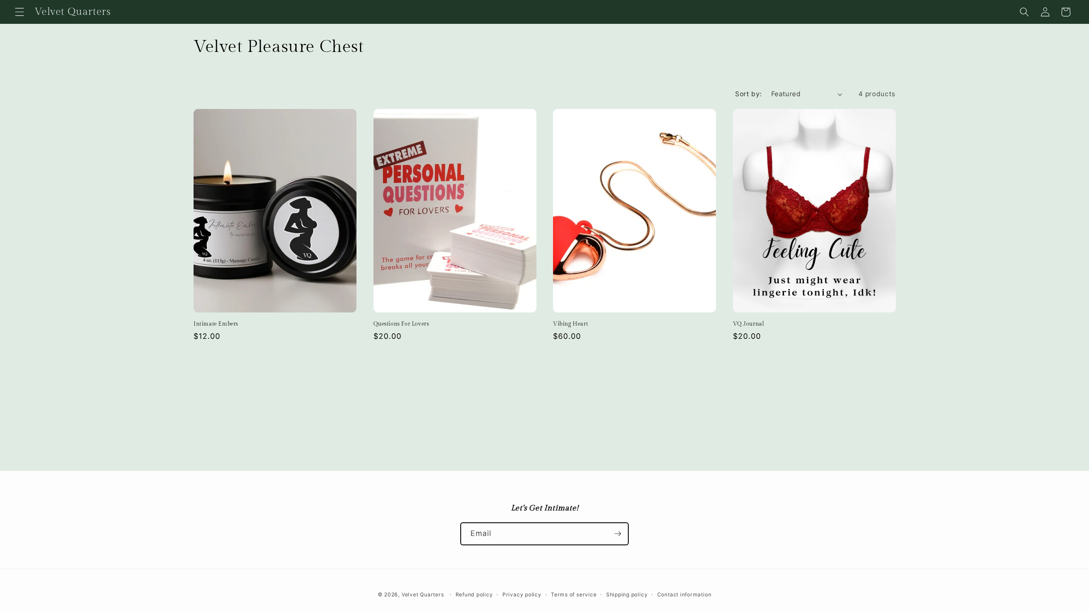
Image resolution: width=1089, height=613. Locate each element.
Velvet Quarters (423, 594)
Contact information (684, 594)
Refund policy (474, 594)
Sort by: (748, 94)
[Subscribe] (617, 533)
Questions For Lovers (401, 324)
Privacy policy (522, 594)
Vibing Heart (570, 324)
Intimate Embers (216, 324)
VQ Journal (748, 324)
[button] (19, 12)
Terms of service (573, 594)
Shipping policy (627, 594)
